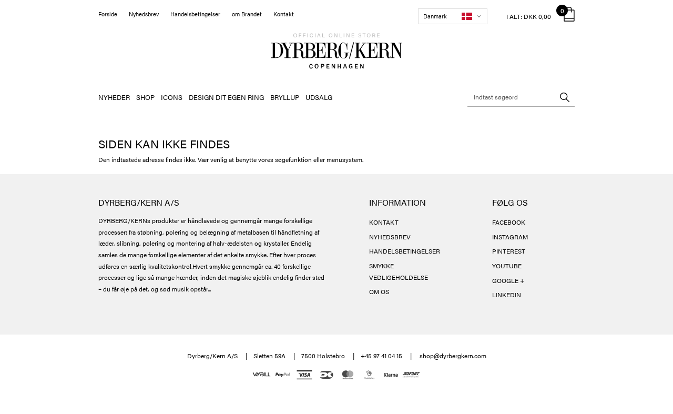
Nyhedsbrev (144, 14)
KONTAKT (384, 222)
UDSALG (318, 97)
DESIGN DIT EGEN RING (226, 97)
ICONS (171, 97)
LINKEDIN (506, 294)
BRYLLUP (284, 97)
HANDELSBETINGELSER (404, 251)
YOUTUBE (507, 265)
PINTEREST (508, 251)
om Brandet (247, 14)
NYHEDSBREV (390, 236)
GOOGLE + (508, 280)
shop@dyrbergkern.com (453, 355)
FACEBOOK (508, 222)
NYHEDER (114, 97)
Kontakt (283, 14)
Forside (107, 14)
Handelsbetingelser (195, 14)
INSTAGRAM (510, 236)
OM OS (379, 291)
